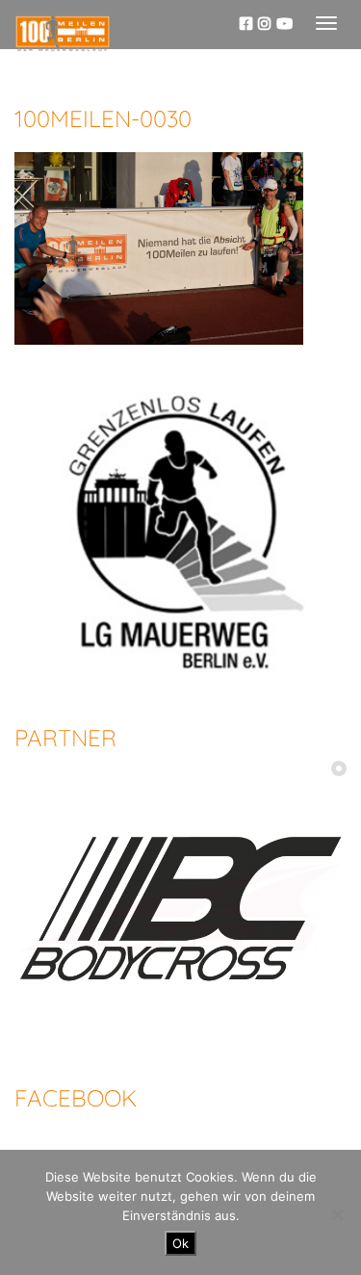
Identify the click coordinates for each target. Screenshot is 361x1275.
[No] (337, 1214)
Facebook (75, 1097)
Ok (180, 1243)
